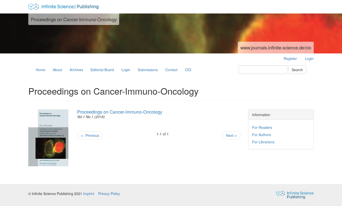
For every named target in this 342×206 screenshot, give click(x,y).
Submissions (148, 69)
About (57, 69)
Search (297, 69)
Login (309, 58)
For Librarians (263, 141)
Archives (76, 69)
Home (40, 69)
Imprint (89, 193)
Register (290, 58)
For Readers (262, 127)
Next (231, 135)
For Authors (261, 134)
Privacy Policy (109, 193)
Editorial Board (102, 69)
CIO (188, 69)
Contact (171, 69)
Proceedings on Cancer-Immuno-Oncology (119, 111)
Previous (90, 135)
